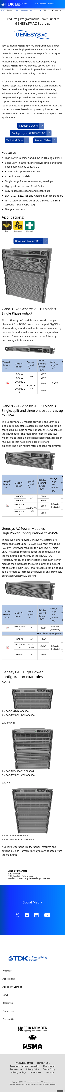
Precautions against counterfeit (24, 1066)
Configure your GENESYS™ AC (28, 133)
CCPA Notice (36, 1072)
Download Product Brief (28, 241)
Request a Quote (28, 125)
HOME (2, 10)
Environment (14, 873)
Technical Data (14, 140)
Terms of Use (16, 1069)
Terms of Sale (43, 1062)
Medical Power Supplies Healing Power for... (30, 878)
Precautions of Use (24, 1062)
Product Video (42, 140)
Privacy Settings (18, 1072)
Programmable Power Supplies (28, 10)
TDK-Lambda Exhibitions (20, 875)
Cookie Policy (49, 1069)
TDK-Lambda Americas (44, 3)
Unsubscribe (49, 1066)
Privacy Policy (32, 1069)
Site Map (50, 1072)
